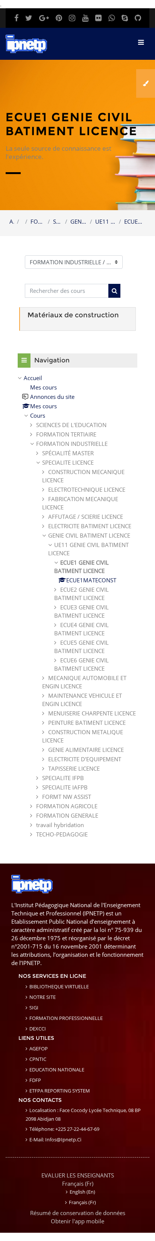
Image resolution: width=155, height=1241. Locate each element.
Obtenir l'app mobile (77, 1221)
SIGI (33, 1007)
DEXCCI (37, 1028)
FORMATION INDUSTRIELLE (37, 221)
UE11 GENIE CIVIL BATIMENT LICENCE (105, 221)
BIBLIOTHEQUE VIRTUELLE (59, 986)
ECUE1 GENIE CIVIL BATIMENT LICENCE (135, 221)
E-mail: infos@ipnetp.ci (55, 1139)
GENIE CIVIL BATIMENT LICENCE (78, 221)
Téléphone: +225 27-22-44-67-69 (64, 1129)
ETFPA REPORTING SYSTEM (59, 1090)
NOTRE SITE (42, 997)
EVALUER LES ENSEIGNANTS (77, 1175)
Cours (37, 415)
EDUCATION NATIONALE (56, 1069)
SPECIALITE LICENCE (57, 221)
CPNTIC (37, 1059)
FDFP (35, 1080)
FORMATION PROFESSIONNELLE (66, 1018)
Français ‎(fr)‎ (77, 1183)
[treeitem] (77, 606)
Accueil (11, 221)
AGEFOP (38, 1048)
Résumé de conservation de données (77, 1213)
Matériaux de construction (73, 315)
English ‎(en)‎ (82, 1191)
